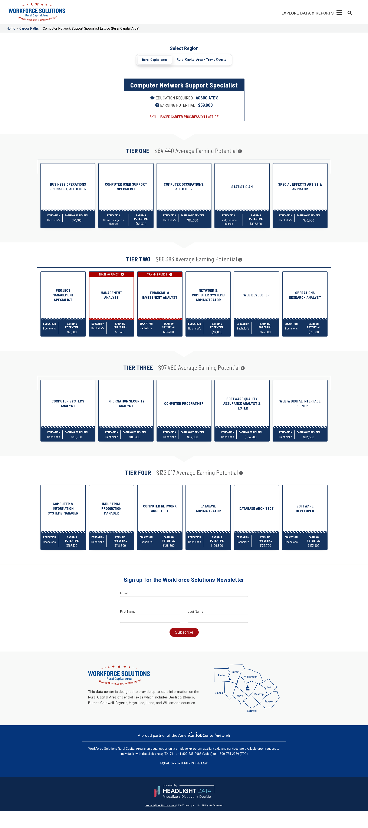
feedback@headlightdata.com (160, 805)
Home (10, 28)
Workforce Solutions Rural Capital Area (115, 748)
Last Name (195, 612)
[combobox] (349, 13)
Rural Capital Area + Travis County (201, 59)
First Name (127, 612)
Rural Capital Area (155, 59)
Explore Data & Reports (311, 13)
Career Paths (29, 28)
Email (124, 593)
